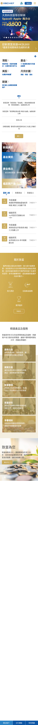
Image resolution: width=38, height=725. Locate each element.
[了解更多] (19, 46)
